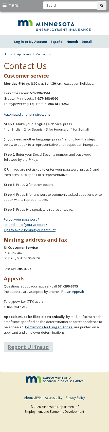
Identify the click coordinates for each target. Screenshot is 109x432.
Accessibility (53, 397)
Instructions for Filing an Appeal (49, 327)
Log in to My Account (30, 42)
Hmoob (72, 42)
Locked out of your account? (25, 224)
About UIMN (33, 397)
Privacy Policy (75, 397)
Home (8, 54)
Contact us (43, 54)
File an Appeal (72, 291)
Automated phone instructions (27, 114)
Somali (86, 42)
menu (13, 5)
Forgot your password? (21, 219)
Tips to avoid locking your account (30, 230)
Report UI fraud (28, 347)
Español (57, 42)
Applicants (24, 54)
